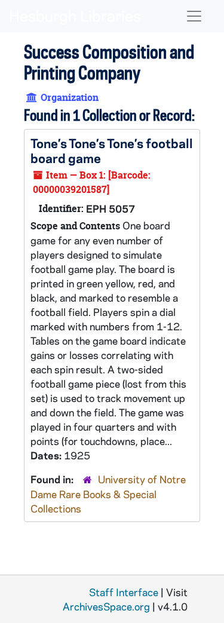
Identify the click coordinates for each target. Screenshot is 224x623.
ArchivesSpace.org (106, 606)
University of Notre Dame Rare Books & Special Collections (108, 493)
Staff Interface (123, 592)
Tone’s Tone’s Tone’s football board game (111, 150)
